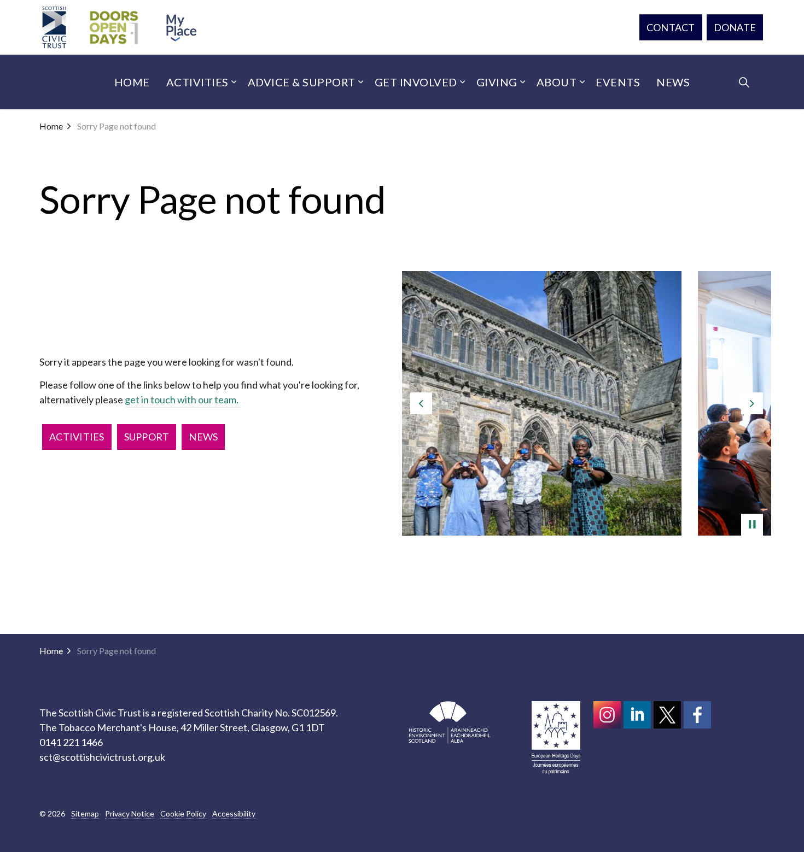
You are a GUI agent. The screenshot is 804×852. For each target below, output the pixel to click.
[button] (586, 403)
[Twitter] (667, 714)
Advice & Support (302, 82)
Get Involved (416, 82)
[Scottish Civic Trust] (54, 27)
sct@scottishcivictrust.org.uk (102, 757)
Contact (670, 27)
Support (147, 437)
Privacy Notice (129, 813)
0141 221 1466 (71, 742)
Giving (496, 82)
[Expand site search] (743, 82)
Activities (197, 82)
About (557, 82)
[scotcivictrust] (697, 714)
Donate (735, 27)
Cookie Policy (183, 813)
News (673, 82)
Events (618, 82)
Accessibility (233, 813)
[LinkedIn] (637, 714)
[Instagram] (607, 714)
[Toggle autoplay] (752, 525)
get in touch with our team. (182, 399)
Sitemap (85, 813)
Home (132, 82)
